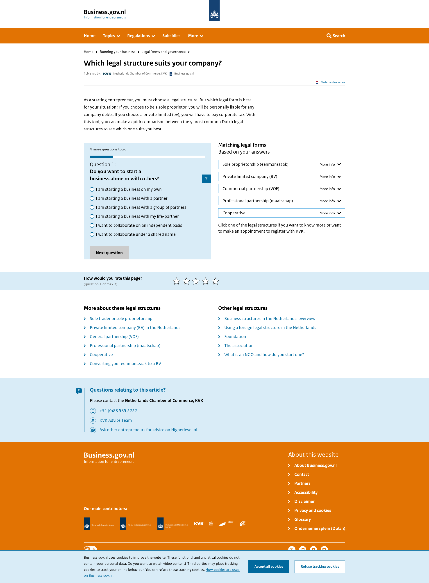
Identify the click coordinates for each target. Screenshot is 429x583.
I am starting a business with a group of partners (141, 207)
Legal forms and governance (164, 52)
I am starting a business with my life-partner (137, 216)
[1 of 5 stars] (177, 281)
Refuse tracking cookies (320, 566)
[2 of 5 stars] (187, 281)
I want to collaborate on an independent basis (139, 225)
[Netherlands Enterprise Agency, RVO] (99, 523)
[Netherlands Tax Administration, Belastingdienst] (136, 523)
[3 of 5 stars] (197, 281)
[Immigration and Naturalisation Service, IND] (172, 523)
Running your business (117, 52)
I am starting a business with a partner (132, 198)
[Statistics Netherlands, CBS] (211, 523)
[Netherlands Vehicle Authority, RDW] (226, 523)
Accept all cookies (268, 566)
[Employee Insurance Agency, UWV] (242, 523)
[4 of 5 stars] (206, 281)
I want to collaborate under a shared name (136, 234)
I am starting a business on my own (129, 189)
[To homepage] (214, 10)
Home (88, 52)
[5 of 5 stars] (216, 281)
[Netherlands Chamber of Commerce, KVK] (198, 523)
